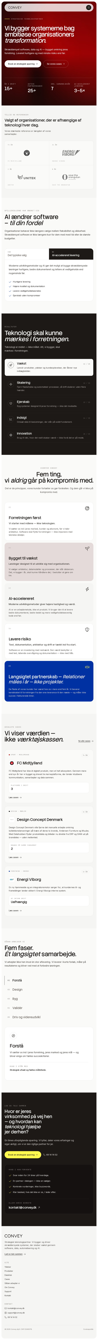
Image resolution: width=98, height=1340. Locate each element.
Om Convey (10, 1287)
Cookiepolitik (88, 1329)
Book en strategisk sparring (21, 64)
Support (8, 1291)
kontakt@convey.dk (23, 1207)
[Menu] (88, 7)
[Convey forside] (14, 7)
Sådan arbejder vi (12, 1283)
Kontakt (8, 1295)
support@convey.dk (16, 1313)
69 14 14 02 (51, 1154)
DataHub (8, 1275)
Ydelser (8, 1267)
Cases (7, 1279)
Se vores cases (54, 64)
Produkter (9, 1271)
